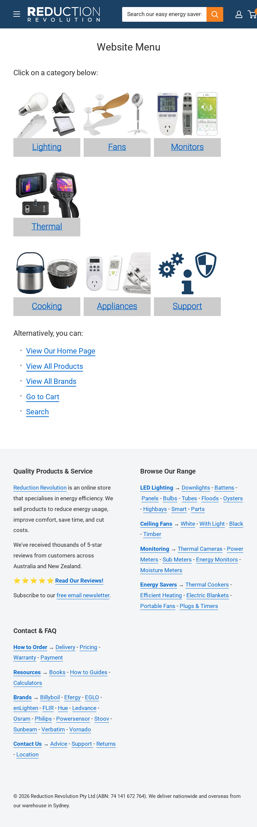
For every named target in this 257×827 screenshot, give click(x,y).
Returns (106, 743)
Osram (21, 718)
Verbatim (53, 729)
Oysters (233, 498)
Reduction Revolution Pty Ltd (63, 796)
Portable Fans (157, 606)
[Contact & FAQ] (189, 248)
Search (37, 412)
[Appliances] (119, 248)
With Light (212, 523)
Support (82, 743)
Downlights (196, 487)
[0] (252, 14)
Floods (210, 498)
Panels (150, 498)
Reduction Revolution (40, 487)
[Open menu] (16, 14)
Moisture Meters (161, 570)
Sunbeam (25, 729)
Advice (58, 743)
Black (236, 523)
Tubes (189, 498)
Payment (51, 657)
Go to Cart (42, 397)
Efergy (72, 697)
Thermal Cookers (207, 584)
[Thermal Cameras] (48, 169)
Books (57, 672)
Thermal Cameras (200, 548)
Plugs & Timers (199, 606)
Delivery (65, 647)
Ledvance (84, 708)
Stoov (101, 718)
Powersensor (73, 718)
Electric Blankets (207, 595)
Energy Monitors (217, 559)
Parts (198, 509)
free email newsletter (83, 595)
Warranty (24, 657)
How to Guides (88, 672)
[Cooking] (48, 248)
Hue (63, 708)
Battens (224, 487)
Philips (43, 718)
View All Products (54, 366)
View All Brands (51, 381)
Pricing (88, 647)
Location (27, 754)
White (188, 523)
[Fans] (119, 89)
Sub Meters (177, 559)
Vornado (80, 729)
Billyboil (50, 697)
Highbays (155, 509)
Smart (179, 509)
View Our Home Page (60, 351)
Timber (152, 534)
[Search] (214, 14)
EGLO (92, 697)
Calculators (27, 683)
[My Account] (239, 14)
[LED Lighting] (48, 89)
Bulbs (170, 498)
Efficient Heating (161, 595)
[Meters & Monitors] (189, 89)
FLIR (48, 708)
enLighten (25, 708)
